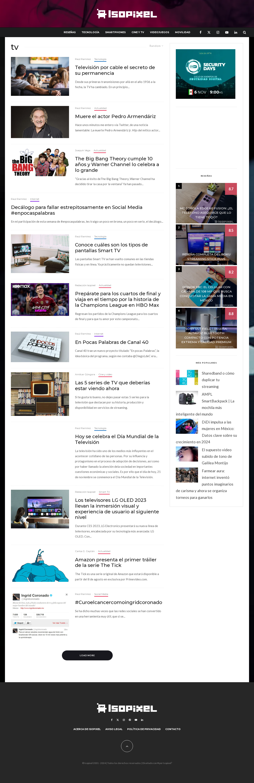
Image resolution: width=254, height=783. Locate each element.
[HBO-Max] (40, 299)
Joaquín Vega (82, 150)
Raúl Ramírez (83, 59)
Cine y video (105, 374)
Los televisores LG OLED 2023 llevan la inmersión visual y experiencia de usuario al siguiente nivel (117, 508)
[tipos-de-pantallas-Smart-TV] (40, 253)
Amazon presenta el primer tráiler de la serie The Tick (116, 562)
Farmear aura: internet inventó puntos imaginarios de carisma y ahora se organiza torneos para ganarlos (204, 484)
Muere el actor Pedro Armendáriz (115, 116)
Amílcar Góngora (85, 374)
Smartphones (115, 32)
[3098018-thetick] (40, 565)
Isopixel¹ (167, 763)
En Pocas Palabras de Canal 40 (111, 342)
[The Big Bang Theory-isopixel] (40, 162)
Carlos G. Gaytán (85, 551)
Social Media (101, 594)
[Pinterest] (130, 720)
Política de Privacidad (144, 729)
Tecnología (90, 32)
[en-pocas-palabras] (40, 347)
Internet (34, 198)
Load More (87, 655)
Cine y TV (138, 32)
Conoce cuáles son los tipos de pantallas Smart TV (111, 247)
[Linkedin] (235, 32)
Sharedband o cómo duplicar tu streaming (218, 380)
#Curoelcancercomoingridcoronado (118, 602)
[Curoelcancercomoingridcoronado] (40, 616)
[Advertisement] (206, 138)
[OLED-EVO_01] (40, 509)
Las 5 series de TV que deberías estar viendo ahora (112, 385)
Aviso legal (114, 729)
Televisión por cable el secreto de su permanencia (115, 70)
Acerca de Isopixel (87, 729)
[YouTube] (226, 32)
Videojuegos (159, 32)
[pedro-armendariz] (40, 122)
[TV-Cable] (40, 76)
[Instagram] (218, 32)
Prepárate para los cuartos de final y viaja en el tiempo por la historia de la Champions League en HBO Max (118, 299)
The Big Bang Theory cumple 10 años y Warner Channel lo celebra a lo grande (117, 164)
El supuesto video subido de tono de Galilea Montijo (217, 456)
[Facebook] (200, 32)
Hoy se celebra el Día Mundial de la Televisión (117, 439)
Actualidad (100, 108)
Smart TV (104, 491)
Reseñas (70, 32)
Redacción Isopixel (85, 285)
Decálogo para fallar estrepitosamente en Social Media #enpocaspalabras (76, 210)
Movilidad (182, 32)
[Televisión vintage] (40, 394)
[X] (209, 32)
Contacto (173, 729)
